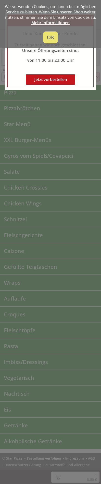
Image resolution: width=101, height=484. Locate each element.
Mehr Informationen (50, 22)
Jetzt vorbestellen (50, 79)
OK (50, 37)
